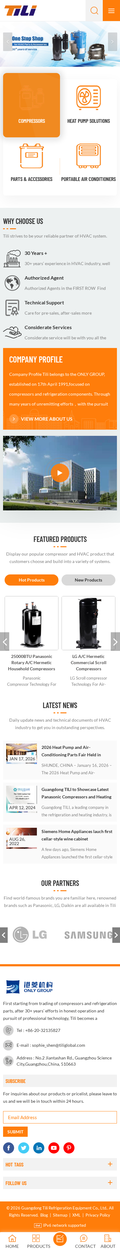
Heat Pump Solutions (88, 120)
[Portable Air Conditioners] (88, 156)
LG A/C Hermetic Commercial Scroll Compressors (88, 662)
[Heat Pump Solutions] (88, 97)
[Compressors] (31, 97)
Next (116, 935)
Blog (44, 1215)
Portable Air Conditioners (88, 178)
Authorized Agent (44, 278)
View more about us (46, 419)
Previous (4, 935)
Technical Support (44, 302)
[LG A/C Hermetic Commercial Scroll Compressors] (88, 623)
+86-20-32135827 (42, 1030)
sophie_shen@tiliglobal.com (58, 1045)
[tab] (31, 579)
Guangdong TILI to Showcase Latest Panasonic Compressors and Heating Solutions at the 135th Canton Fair (76, 794)
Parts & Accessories (31, 178)
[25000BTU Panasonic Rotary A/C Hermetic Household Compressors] (31, 623)
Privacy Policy (98, 1215)
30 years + (36, 253)
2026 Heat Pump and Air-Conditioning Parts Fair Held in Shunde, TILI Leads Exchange (71, 751)
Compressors (31, 120)
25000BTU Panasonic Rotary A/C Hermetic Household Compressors (31, 662)
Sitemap (60, 1215)
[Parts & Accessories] (31, 156)
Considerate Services (48, 327)
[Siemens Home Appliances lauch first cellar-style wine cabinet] (21, 838)
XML (76, 1215)
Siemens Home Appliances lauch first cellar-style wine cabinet (77, 835)
